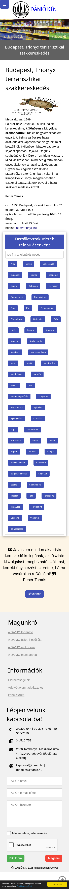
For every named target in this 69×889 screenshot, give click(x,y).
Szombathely (35, 485)
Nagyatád (43, 396)
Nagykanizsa (17, 407)
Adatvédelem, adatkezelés (25, 687)
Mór (30, 385)
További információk (24, 886)
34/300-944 (23, 728)
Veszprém (34, 518)
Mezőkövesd (16, 374)
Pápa (13, 429)
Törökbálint (36, 507)
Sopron (14, 452)
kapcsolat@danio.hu (29, 765)
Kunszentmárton (38, 352)
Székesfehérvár (18, 463)
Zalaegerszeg (17, 529)
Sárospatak (16, 440)
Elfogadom (57, 884)
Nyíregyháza (16, 418)
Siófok (52, 440)
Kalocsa (30, 330)
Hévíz (13, 330)
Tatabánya (49, 496)
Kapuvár (14, 341)
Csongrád (53, 275)
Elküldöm (15, 858)
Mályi (13, 363)
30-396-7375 (42, 728)
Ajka (13, 264)
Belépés (57, 36)
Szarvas (32, 452)
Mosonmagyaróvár (19, 396)
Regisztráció (11, 36)
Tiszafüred (15, 507)
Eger (13, 308)
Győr (56, 319)
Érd (27, 308)
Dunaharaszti (17, 297)
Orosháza (37, 418)
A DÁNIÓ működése (21, 647)
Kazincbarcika (36, 341)
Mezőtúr (37, 374)
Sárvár (35, 440)
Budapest (15, 275)
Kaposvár (50, 330)
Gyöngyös (37, 319)
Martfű (29, 363)
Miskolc (14, 385)
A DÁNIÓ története (20, 632)
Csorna (14, 286)
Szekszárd (41, 463)
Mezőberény (49, 363)
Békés (29, 264)
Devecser (53, 286)
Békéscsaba (48, 264)
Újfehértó (15, 518)
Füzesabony (16, 319)
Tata (31, 496)
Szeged (50, 452)
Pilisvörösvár (33, 429)
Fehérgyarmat (47, 308)
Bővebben (34, 594)
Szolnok (14, 485)
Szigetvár (42, 474)
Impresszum (16, 695)
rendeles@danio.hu (29, 770)
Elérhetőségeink (19, 680)
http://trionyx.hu (26, 228)
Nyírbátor (38, 407)
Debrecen (33, 286)
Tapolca (14, 496)
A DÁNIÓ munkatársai (23, 654)
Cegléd (34, 275)
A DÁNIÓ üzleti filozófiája (25, 639)
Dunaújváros (40, 297)
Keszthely (15, 352)
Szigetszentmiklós (19, 474)
